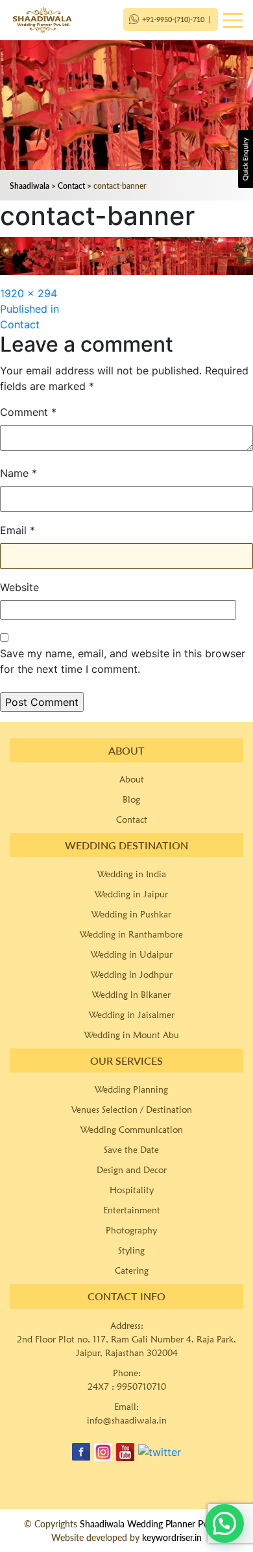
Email (17, 530)
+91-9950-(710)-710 (173, 19)
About (131, 779)
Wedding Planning (131, 1089)
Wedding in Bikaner (131, 994)
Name (18, 473)
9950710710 (141, 1386)
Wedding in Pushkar (131, 914)
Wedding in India (131, 874)
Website (19, 587)
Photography (131, 1230)
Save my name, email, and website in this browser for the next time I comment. (122, 661)
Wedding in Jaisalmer (132, 1015)
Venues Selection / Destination (131, 1109)
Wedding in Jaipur (131, 894)
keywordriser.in (172, 1537)
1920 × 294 (28, 293)
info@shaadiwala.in (127, 1420)
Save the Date (131, 1150)
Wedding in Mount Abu (131, 1035)
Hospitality (132, 1190)
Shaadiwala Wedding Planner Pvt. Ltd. (155, 1523)
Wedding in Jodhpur (132, 974)
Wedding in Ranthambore (131, 934)
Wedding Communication (131, 1129)
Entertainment (131, 1210)
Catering (132, 1270)
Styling (131, 1250)
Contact (131, 819)
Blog (131, 799)
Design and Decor (132, 1170)
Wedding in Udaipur (132, 954)
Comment (28, 412)
